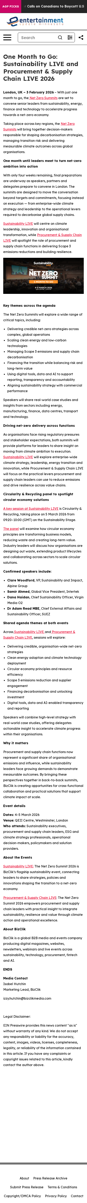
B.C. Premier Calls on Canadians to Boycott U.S (45, 6)
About (24, 1178)
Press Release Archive (50, 1178)
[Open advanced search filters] (70, 37)
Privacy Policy (56, 1196)
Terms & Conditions (62, 1187)
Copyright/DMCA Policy (22, 1196)
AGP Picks (10, 6)
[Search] (60, 37)
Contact (77, 1196)
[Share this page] (81, 37)
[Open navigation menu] (7, 37)
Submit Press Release (27, 1187)
